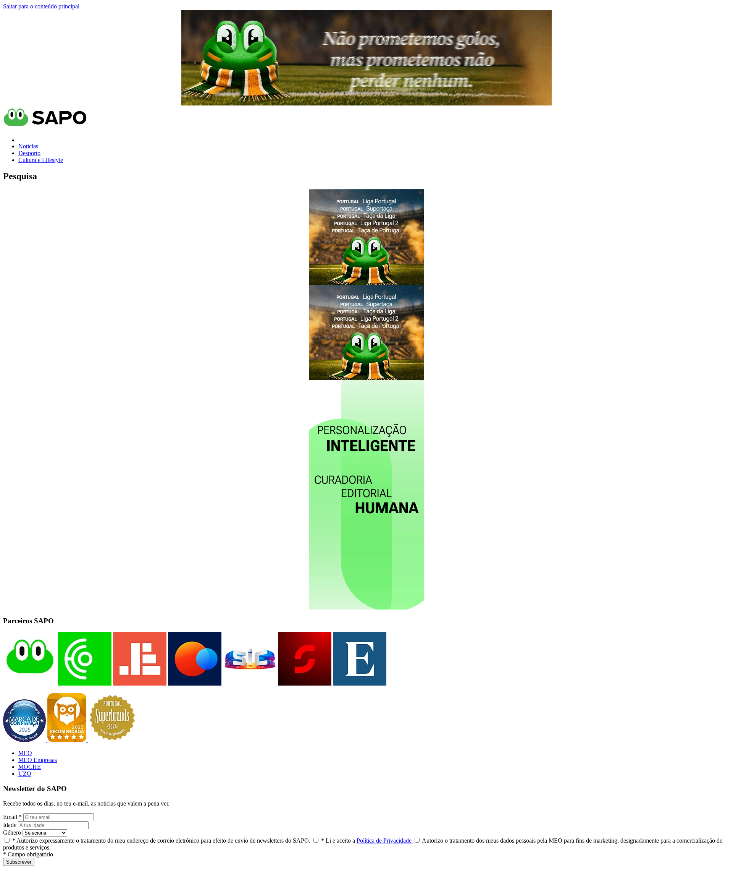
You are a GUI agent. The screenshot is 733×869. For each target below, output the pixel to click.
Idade (9, 825)
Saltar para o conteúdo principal (41, 6)
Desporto (29, 153)
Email (12, 817)
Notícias (28, 146)
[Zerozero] (193, 683)
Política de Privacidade (385, 840)
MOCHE (29, 767)
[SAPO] (30, 683)
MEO (25, 753)
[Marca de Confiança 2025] (25, 740)
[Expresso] (358, 683)
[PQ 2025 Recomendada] (67, 740)
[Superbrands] (112, 740)
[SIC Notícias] (303, 683)
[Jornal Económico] (138, 683)
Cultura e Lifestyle (40, 160)
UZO (24, 773)
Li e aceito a (367, 840)
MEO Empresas (37, 760)
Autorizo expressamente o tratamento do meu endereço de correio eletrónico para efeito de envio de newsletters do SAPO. (161, 840)
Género (12, 832)
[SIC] (248, 683)
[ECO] (84, 683)
